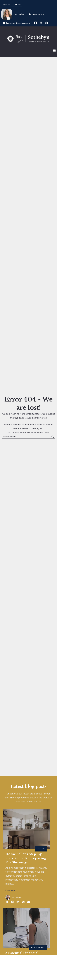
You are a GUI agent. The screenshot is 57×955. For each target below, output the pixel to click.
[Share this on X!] (12, 902)
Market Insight (38, 947)
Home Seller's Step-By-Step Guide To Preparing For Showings (25, 858)
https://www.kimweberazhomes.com (29, 432)
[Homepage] (28, 38)
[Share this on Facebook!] (6, 902)
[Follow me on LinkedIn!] (41, 23)
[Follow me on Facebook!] (35, 23)
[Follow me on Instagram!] (46, 23)
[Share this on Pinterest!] (23, 902)
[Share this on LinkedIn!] (17, 902)
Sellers (41, 849)
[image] (26, 829)
